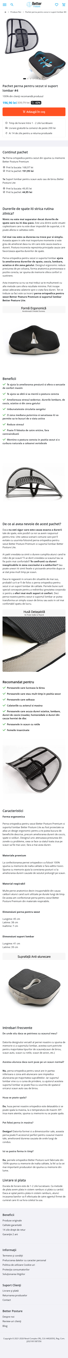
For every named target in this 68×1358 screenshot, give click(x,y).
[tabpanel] (34, 48)
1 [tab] (24, 79)
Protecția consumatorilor (16, 1269)
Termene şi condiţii (13, 1255)
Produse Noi (15, 12)
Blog (5, 1325)
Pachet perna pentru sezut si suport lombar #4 (45, 12)
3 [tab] (30, 78)
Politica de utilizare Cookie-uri (19, 1264)
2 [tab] (27, 78)
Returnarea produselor (15, 1295)
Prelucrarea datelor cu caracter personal (24, 1260)
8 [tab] (44, 78)
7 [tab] (41, 78)
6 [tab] (38, 78)
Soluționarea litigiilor (14, 1274)
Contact (7, 1299)
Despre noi (8, 1316)
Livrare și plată (11, 1290)
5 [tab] (35, 78)
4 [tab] (33, 78)
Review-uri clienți (12, 1321)
